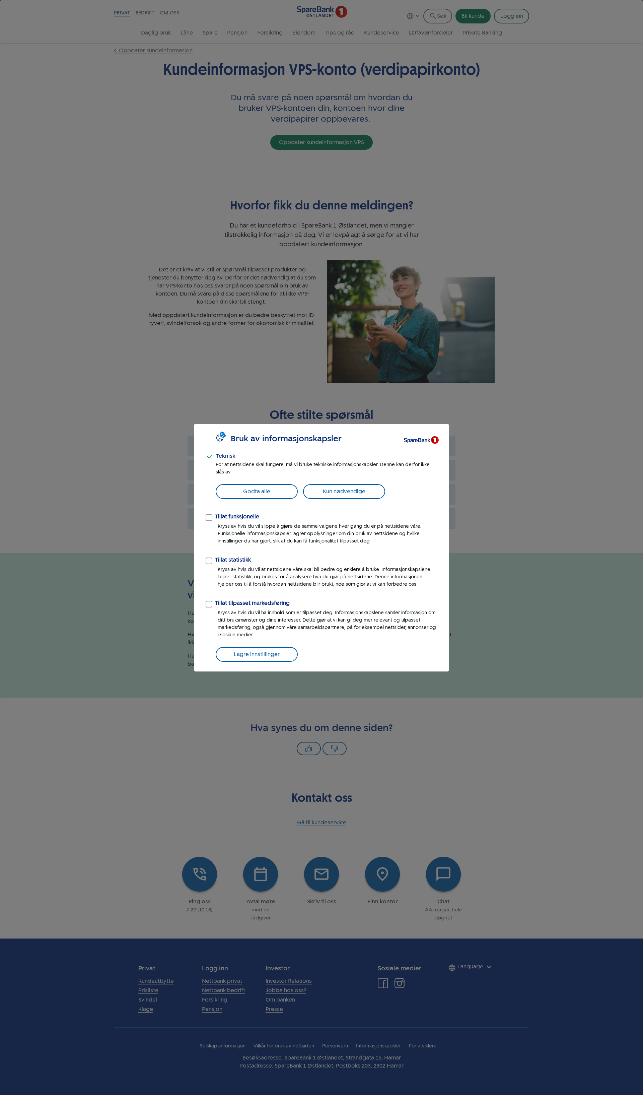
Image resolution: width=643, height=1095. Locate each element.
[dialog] (321, 547)
